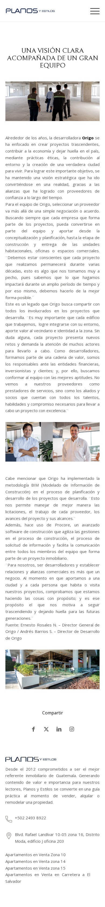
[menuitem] (82, 11)
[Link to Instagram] (72, 729)
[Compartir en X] (46, 729)
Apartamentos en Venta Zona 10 (35, 854)
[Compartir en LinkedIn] (59, 729)
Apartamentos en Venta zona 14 (35, 861)
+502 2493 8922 (30, 817)
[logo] (38, 11)
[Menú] (93, 11)
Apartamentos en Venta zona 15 (35, 868)
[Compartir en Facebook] (33, 729)
